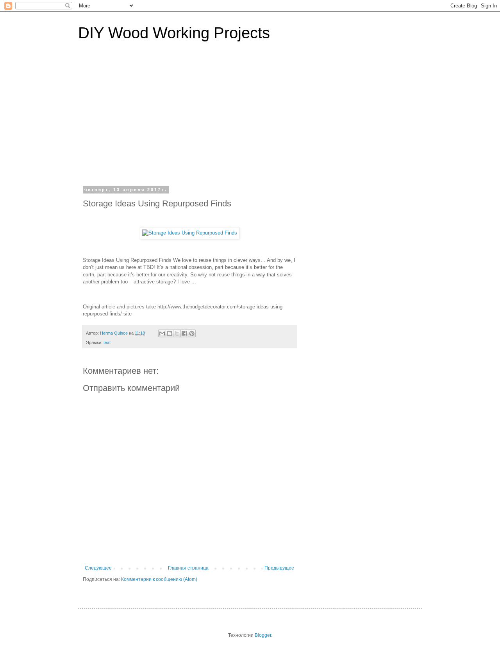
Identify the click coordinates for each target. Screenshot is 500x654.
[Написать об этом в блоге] (169, 333)
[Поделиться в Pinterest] (192, 333)
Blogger (263, 635)
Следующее (98, 568)
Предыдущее (279, 568)
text (107, 342)
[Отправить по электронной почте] (162, 333)
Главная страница (188, 568)
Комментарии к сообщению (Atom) (159, 579)
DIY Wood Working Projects (174, 32)
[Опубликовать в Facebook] (184, 333)
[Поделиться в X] (177, 333)
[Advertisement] (250, 119)
